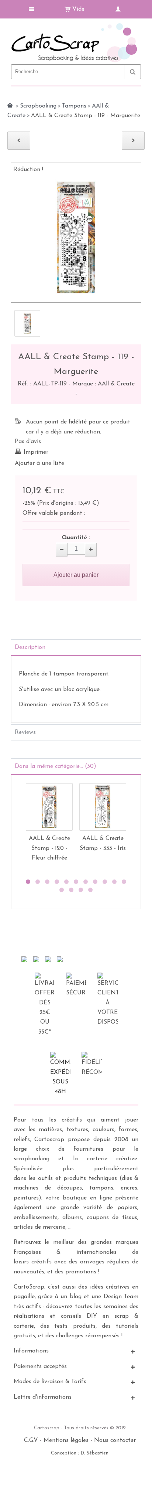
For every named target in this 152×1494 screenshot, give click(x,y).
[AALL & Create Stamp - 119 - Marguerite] (27, 323)
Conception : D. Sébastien (79, 1453)
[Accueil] (10, 105)
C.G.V (31, 1440)
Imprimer (36, 452)
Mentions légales (66, 1440)
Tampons (74, 106)
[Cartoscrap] (76, 26)
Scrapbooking (38, 106)
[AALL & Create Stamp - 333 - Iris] (103, 807)
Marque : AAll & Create (103, 384)
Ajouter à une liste (39, 463)
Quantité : (76, 538)
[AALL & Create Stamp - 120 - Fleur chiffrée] (49, 807)
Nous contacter (115, 1440)
